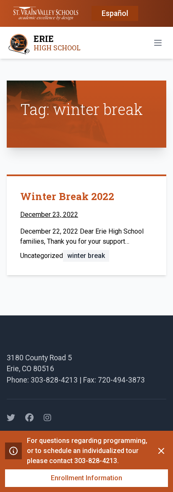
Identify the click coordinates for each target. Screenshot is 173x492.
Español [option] (115, 13)
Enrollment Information (86, 478)
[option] (115, 14)
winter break (86, 256)
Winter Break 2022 (67, 196)
